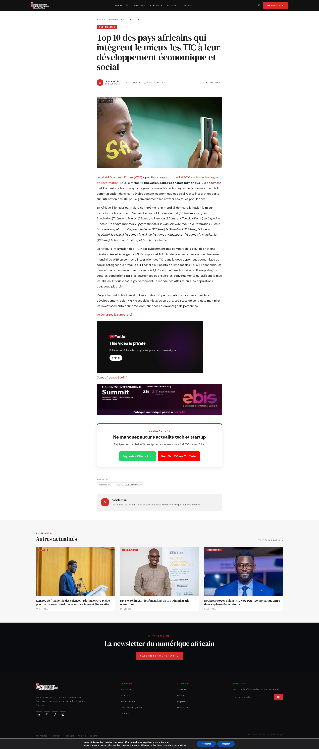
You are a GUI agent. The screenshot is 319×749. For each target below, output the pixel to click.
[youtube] (47, 714)
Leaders (125, 713)
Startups (126, 695)
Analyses (139, 5)
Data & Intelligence (131, 707)
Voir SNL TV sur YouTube (179, 456)
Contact (187, 5)
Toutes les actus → (270, 540)
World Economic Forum (129, 485)
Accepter (206, 743)
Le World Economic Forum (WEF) (120, 177)
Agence (171, 5)
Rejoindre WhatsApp (137, 456)
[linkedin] (39, 714)
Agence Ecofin (116, 377)
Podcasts (156, 5)
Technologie (132, 19)
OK (278, 697)
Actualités (122, 5)
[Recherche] (259, 5)
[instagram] (63, 714)
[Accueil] (40, 5)
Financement (128, 701)
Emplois (181, 701)
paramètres (180, 745)
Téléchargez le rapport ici (115, 315)
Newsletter (275, 5)
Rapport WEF (105, 485)
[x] (55, 714)
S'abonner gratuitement (157, 656)
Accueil (101, 19)
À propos (182, 689)
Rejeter (226, 743)
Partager (215, 82)
